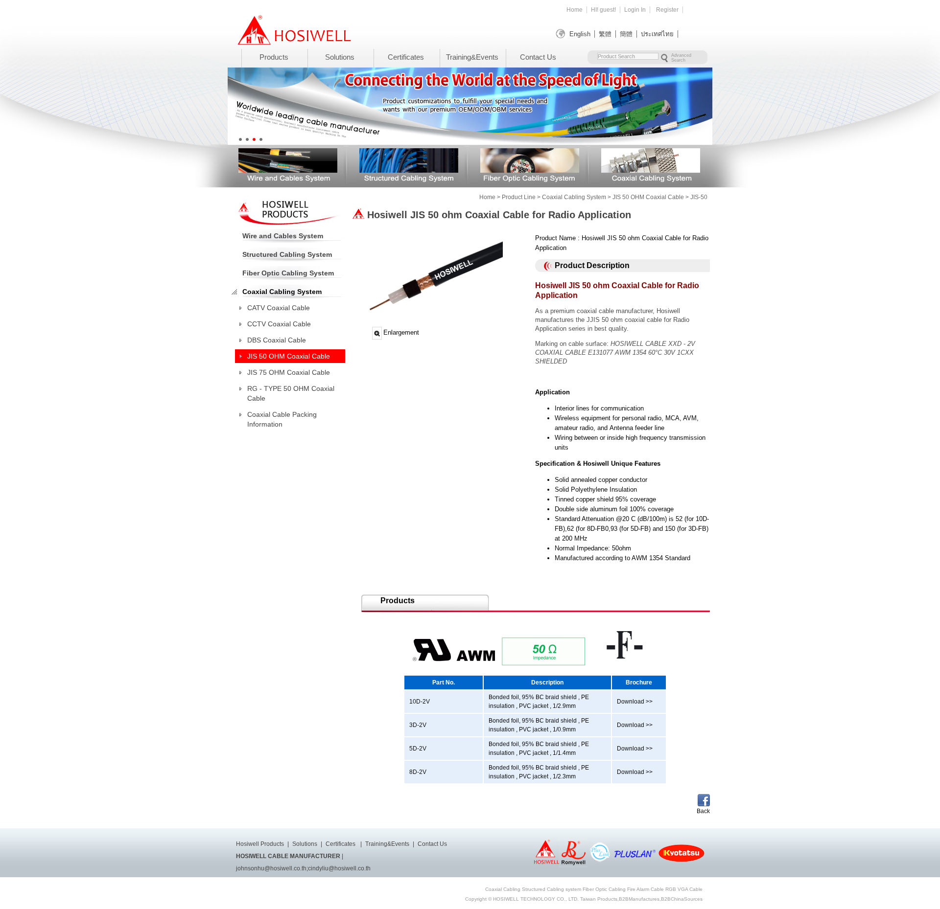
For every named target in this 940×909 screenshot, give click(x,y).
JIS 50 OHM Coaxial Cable (648, 197)
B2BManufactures (639, 899)
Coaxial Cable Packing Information (282, 419)
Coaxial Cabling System (650, 164)
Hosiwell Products (260, 844)
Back (703, 811)
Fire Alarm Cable (645, 889)
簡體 (626, 34)
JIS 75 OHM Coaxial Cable (288, 372)
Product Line (519, 197)
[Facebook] (704, 804)
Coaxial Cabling (502, 889)
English (579, 34)
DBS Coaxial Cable (276, 340)
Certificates (406, 57)
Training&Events (472, 57)
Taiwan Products (598, 899)
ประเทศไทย (657, 34)
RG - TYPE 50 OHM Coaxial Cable (290, 393)
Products (273, 57)
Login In (635, 9)
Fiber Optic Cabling (604, 889)
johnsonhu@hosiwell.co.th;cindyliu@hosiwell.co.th (303, 868)
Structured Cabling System (408, 164)
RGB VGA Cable (684, 889)
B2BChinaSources (682, 899)
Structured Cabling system (551, 889)
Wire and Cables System (287, 164)
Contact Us (538, 57)
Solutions (339, 57)
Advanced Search (681, 58)
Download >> (635, 701)
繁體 (605, 34)
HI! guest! (603, 9)
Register (667, 9)
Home (574, 9)
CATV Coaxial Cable (278, 308)
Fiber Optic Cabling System (529, 164)
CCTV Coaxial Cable (279, 324)
